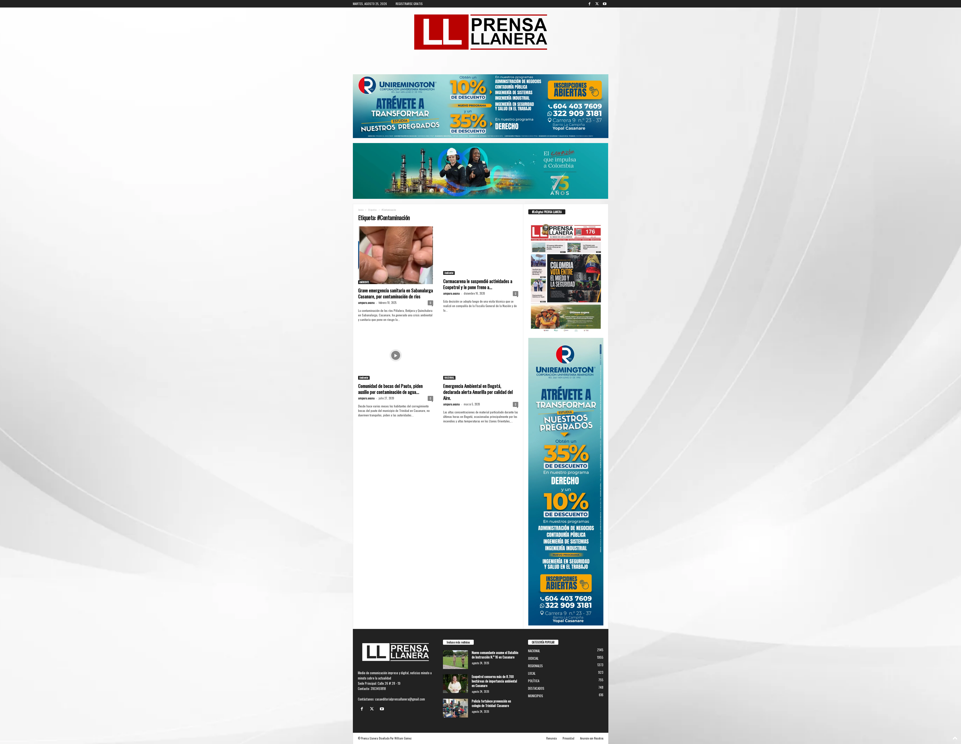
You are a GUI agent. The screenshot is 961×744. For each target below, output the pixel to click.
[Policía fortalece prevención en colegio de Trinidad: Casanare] (455, 708)
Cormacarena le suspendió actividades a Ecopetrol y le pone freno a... (477, 283)
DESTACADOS (536, 688)
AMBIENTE (364, 282)
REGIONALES (535, 665)
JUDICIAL (533, 658)
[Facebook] (590, 4)
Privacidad (568, 738)
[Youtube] (605, 4)
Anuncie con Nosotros (592, 738)
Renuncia (551, 738)
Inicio (360, 210)
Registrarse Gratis (409, 4)
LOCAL (532, 673)
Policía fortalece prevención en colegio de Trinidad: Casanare (491, 703)
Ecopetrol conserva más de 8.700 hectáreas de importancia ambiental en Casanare (494, 681)
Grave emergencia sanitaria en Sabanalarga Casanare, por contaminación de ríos (395, 293)
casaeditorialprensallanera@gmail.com (400, 698)
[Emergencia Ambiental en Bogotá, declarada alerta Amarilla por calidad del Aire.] (480, 355)
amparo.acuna (366, 303)
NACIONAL (449, 377)
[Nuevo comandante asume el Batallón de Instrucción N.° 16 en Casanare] (455, 659)
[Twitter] (597, 4)
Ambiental (448, 273)
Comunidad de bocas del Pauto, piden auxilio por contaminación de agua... (390, 388)
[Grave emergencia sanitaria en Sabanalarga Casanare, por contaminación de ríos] (395, 255)
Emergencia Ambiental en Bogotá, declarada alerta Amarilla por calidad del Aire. (478, 391)
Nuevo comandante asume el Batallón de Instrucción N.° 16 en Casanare (495, 654)
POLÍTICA (533, 680)
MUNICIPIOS (535, 695)
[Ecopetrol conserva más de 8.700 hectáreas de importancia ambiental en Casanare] (455, 683)
